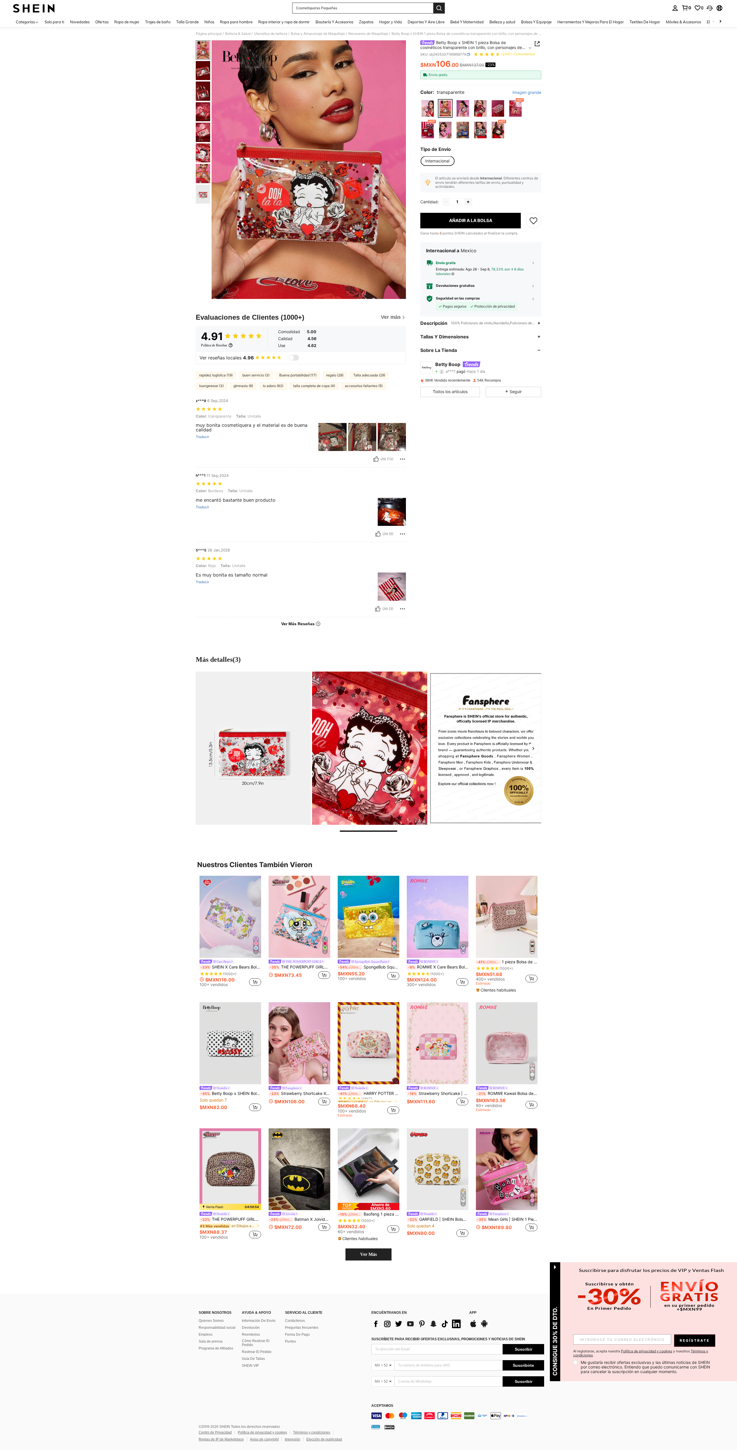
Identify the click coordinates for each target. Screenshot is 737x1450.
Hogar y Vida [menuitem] (390, 22)
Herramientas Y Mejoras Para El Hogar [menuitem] (590, 22)
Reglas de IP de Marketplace (221, 1439)
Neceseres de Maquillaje (368, 34)
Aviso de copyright (264, 1439)
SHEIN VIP (250, 1366)
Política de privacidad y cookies (262, 1432)
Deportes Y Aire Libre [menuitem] (426, 22)
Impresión (292, 1439)
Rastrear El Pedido (256, 1352)
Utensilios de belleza (270, 34)
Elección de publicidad (324, 1439)
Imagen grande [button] (526, 92)
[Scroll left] (713, 21)
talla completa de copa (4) (314, 386)
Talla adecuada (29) (369, 375)
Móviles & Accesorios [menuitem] (683, 22)
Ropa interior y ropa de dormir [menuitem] (284, 22)
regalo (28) (334, 375)
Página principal (209, 34)
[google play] (484, 1326)
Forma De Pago (297, 1335)
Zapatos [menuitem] (366, 22)
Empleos (205, 1335)
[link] (686, 7)
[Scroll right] (720, 21)
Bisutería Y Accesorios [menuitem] (334, 22)
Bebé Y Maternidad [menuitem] (467, 22)
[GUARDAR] (533, 220)
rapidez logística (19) (216, 375)
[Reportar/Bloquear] (402, 459)
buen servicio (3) (255, 375)
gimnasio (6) (243, 386)
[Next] (533, 748)
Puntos (290, 1341)
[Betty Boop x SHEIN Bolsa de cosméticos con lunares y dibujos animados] (230, 1043)
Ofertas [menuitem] (102, 22)
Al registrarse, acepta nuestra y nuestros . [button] (640, 1353)
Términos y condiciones (311, 1432)
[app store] (473, 1326)
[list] (417, 1324)
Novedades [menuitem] (80, 22)
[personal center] (675, 8)
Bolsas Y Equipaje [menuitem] (536, 22)
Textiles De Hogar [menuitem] (645, 22)
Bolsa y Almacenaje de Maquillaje (318, 34)
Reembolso (251, 1335)
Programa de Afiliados (216, 1348)
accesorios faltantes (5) (364, 386)
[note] (497, 990)
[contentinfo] (457, 1415)
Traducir (202, 437)
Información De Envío (259, 1321)
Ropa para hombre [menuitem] (236, 22)
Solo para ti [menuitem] (54, 22)
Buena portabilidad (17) (297, 375)
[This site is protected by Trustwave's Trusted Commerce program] (375, 1427)
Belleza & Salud (237, 34)
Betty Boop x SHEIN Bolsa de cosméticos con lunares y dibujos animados (231, 1093)
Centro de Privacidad (215, 1432)
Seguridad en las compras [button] (458, 298)
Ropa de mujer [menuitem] (126, 22)
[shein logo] (34, 8)
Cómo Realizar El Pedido (255, 1343)
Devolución (251, 1328)
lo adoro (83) (273, 386)
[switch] (293, 358)
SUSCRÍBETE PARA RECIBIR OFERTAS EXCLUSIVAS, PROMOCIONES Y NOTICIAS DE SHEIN (448, 1339)
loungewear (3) (211, 386)
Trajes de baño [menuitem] (157, 22)
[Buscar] (439, 8)
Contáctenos (295, 1321)
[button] (709, 8)
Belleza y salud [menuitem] (502, 22)
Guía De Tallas (253, 1359)
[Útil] (376, 459)
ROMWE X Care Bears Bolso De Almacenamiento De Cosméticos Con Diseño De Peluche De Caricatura (438, 967)
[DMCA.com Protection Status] (389, 1427)
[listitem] (230, 932)
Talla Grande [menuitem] (187, 22)
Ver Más (368, 1254)
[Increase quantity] (468, 201)
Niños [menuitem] (209, 22)
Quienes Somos (211, 1321)
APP (472, 1313)
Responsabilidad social (217, 1328)
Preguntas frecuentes (301, 1328)
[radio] (427, 108)
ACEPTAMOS (382, 1406)
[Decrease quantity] (446, 201)
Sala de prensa (211, 1341)
